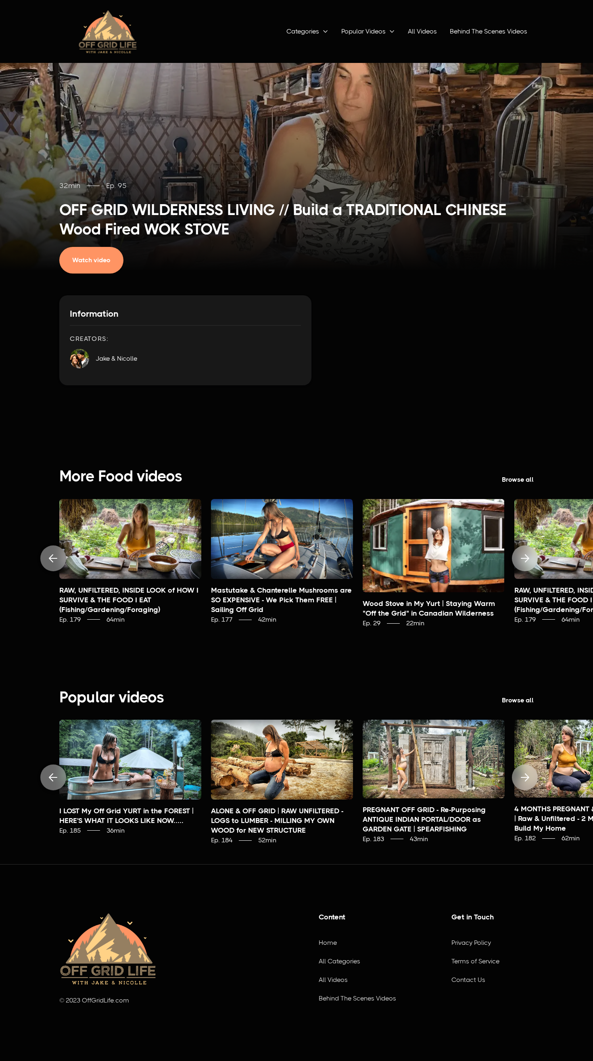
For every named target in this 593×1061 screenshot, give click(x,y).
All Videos (422, 31)
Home (328, 942)
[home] (107, 31)
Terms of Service (475, 961)
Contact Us (468, 980)
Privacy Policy (471, 942)
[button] (307, 31)
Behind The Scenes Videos (488, 31)
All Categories (339, 961)
